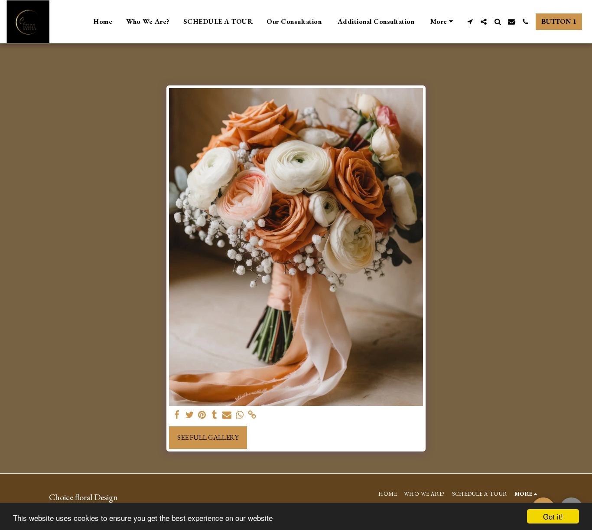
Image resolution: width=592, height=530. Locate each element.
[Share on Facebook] (177, 415)
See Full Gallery (208, 437)
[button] (469, 21)
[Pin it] (202, 415)
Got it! (553, 516)
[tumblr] (214, 415)
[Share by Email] (226, 415)
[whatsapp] (239, 415)
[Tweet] (189, 415)
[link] (252, 415)
